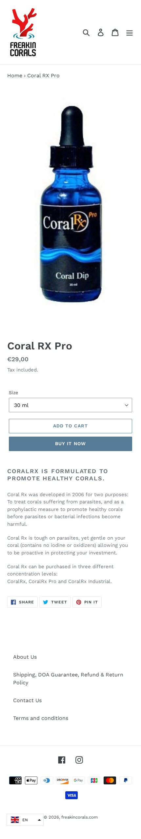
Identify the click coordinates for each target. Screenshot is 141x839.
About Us (25, 657)
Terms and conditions (40, 718)
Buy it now (70, 443)
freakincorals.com (79, 817)
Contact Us (27, 700)
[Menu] (129, 32)
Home (14, 75)
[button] (25, 820)
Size (13, 392)
